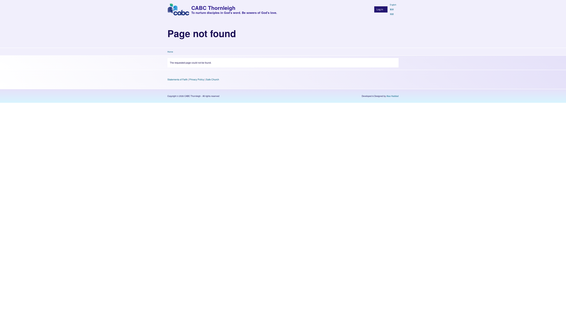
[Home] (178, 9)
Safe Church (212, 79)
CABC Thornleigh (213, 7)
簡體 (392, 14)
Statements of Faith (177, 79)
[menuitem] (381, 9)
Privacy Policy (196, 79)
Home (170, 51)
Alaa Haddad (392, 96)
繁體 (392, 9)
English (393, 4)
